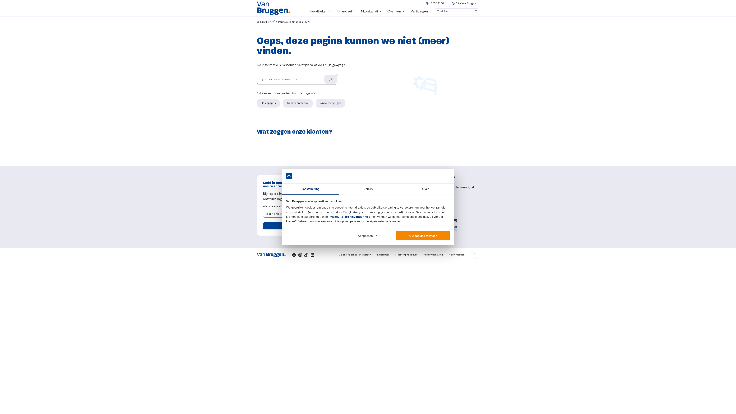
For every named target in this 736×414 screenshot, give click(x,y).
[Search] (476, 11)
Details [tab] (368, 188)
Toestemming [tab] (310, 188)
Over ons (394, 11)
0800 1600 (437, 3)
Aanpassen (365, 235)
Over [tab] (425, 188)
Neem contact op (298, 103)
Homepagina (268, 103)
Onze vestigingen (330, 103)
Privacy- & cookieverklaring (348, 216)
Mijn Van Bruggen (466, 3)
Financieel (344, 11)
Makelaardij (369, 11)
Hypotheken (318, 11)
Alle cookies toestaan (423, 235)
